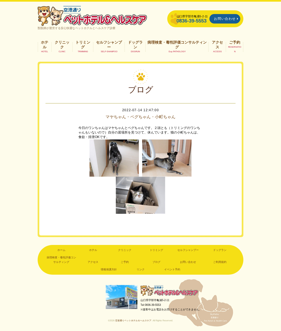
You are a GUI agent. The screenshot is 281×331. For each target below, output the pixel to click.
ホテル (44, 44)
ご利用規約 (219, 262)
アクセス (217, 44)
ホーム (61, 250)
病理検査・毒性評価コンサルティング (177, 44)
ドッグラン (135, 44)
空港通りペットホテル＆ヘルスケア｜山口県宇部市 (92, 15)
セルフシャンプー (109, 44)
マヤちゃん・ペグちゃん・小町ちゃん (140, 117)
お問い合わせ (225, 18)
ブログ (156, 262)
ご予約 (234, 42)
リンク (141, 269)
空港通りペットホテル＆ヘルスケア (169, 290)
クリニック (62, 44)
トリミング (82, 44)
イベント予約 (172, 269)
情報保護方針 (109, 269)
